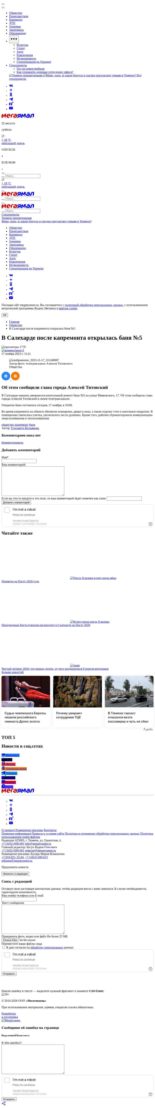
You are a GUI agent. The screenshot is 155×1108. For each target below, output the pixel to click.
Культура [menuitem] (22, 45)
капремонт (21, 424)
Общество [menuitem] (15, 12)
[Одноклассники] (11, 95)
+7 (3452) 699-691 (13, 843)
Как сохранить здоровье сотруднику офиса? (45, 72)
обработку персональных (46, 947)
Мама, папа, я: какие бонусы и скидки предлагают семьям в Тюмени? (46, 221)
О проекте (9, 830)
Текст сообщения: (13, 902)
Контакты (50, 830)
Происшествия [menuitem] (18, 16)
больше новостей (13, 672)
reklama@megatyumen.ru (17, 860)
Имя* (5, 457)
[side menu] (3, 7)
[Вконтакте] (11, 86)
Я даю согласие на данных (39, 947)
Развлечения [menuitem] (25, 55)
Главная (14, 321)
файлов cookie (68, 308)
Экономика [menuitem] (16, 29)
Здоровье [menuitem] (15, 26)
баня (32, 424)
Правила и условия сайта (48, 833)
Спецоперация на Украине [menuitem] (34, 61)
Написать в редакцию (15, 873)
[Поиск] (3, 173)
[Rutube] (11, 104)
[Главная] (18, 116)
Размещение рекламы (29, 830)
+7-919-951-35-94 (13, 857)
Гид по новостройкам (30, 68)
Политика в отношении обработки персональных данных (102, 833)
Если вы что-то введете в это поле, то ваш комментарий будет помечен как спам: (54, 498)
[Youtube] (11, 109)
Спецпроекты (10, 214)
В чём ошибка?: (12, 1042)
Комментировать (12, 442)
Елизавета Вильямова (25, 428)
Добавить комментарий (16, 502)
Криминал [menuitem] (15, 19)
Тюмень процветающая (17, 218)
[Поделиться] (4, 1104)
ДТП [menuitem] (12, 23)
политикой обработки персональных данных (94, 305)
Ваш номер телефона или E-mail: (23, 895)
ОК (4, 315)
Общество (15, 325)
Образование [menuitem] (17, 33)
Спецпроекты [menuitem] (18, 65)
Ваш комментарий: (14, 464)
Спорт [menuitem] (21, 48)
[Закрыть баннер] (3, 4)
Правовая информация (16, 833)
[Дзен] (11, 90)
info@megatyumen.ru (38, 843)
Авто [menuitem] (20, 51)
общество (8, 424)
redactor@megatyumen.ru (40, 850)
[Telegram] (11, 99)
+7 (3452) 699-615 (36, 857)
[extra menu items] (14, 39)
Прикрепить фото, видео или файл (34, 936)
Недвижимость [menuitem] (26, 58)
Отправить (9, 973)
